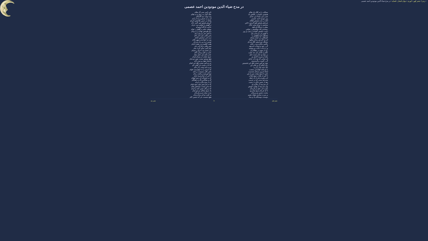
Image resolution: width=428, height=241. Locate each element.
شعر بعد (153, 101)
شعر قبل (274, 101)
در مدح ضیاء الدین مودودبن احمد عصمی (214, 7)
